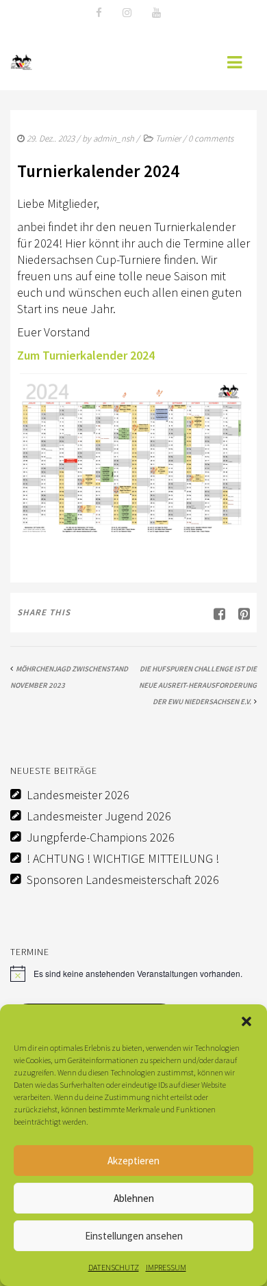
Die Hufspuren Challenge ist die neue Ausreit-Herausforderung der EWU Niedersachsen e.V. (198, 685)
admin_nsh (113, 138)
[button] (246, 1021)
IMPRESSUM (166, 1267)
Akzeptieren (133, 1160)
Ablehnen (134, 1198)
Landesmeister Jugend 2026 (99, 816)
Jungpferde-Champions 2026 (101, 837)
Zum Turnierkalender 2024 (86, 355)
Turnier (168, 138)
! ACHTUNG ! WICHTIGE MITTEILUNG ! (123, 858)
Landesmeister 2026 (78, 795)
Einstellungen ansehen (134, 1235)
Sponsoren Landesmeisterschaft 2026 (123, 879)
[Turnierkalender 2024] (239, 613)
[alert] (133, 973)
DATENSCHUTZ (113, 1267)
